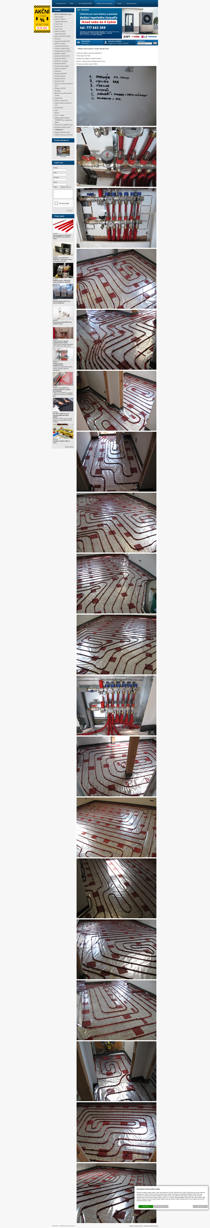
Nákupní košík (85, 41)
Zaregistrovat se (112, 43)
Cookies (131, 1226)
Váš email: (56, 177)
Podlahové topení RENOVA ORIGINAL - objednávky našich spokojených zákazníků (62, 259)
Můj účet (126, 43)
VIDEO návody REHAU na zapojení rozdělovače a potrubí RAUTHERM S (61, 389)
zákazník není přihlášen (115, 41)
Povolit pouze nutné (161, 1206)
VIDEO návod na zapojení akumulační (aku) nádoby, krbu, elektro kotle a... (63, 345)
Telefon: (55, 182)
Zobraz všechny (69, 447)
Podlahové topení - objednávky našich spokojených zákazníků (61, 281)
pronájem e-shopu (148, 1226)
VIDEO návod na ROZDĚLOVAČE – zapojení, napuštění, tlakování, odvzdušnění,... (63, 368)
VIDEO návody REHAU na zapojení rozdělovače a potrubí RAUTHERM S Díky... (63, 394)
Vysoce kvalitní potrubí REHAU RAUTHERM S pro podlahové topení (62, 237)
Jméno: (55, 172)
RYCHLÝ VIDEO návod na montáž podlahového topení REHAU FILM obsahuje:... (62, 420)
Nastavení (200, 1206)
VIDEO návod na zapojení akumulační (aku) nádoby (60, 341)
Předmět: (55, 168)
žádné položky (85, 43)
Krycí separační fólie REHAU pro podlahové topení (62, 323)
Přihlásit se (120, 43)
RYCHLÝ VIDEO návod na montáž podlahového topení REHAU (61, 415)
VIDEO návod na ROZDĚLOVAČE (58, 364)
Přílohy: (55, 187)
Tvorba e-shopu (138, 1226)
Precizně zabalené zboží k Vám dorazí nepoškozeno (61, 302)
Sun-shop (155, 1226)
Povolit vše (146, 1206)
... (53, 304)
